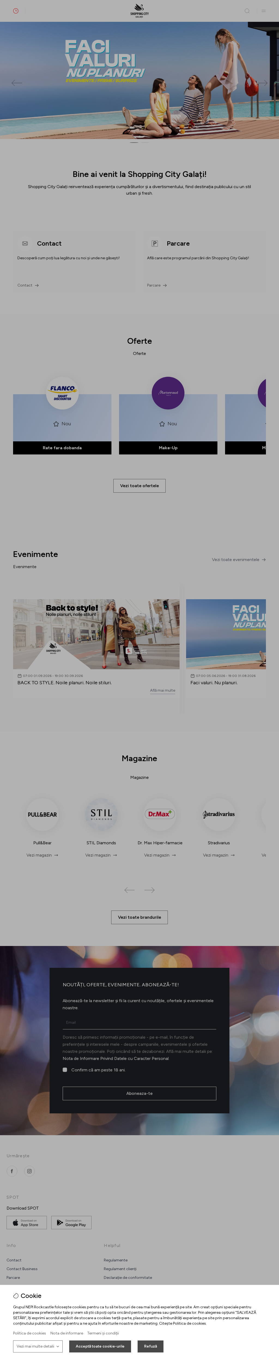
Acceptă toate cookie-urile (100, 1346)
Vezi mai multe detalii (35, 1346)
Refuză (150, 1346)
